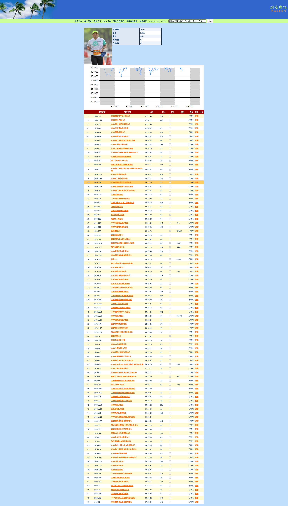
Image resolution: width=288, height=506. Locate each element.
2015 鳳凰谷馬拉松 (118, 132)
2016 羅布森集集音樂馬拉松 (121, 255)
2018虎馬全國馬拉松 (118, 413)
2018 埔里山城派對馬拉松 (120, 352)
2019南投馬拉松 (117, 469)
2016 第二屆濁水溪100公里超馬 (122, 243)
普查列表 (78, 21)
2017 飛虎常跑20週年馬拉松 (121, 300)
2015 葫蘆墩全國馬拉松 (119, 136)
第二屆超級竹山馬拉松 (119, 160)
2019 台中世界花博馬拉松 (120, 433)
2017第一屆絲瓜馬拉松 (119, 304)
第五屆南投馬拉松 (117, 409)
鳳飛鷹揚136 (115, 231)
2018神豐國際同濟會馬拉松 (121, 356)
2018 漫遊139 (116, 336)
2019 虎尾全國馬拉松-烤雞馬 (121, 473)
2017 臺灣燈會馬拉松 (119, 271)
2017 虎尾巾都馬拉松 (119, 324)
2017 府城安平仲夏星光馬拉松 (122, 296)
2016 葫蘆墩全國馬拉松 (119, 223)
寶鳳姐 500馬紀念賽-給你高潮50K (123, 376)
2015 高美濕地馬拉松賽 (119, 128)
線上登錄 (88, 21)
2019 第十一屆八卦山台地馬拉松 (123, 445)
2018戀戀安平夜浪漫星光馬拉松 (123, 380)
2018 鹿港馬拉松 (117, 405)
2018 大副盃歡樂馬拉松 (119, 368)
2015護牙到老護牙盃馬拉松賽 (122, 186)
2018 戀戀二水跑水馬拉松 (120, 397)
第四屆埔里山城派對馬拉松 (121, 441)
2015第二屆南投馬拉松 (119, 178)
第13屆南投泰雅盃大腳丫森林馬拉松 (124, 425)
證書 (196, 116)
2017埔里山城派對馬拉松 (120, 283)
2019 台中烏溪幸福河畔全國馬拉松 (124, 457)
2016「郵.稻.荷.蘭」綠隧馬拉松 (122, 203)
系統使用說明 (118, 21)
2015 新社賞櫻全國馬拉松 (120, 124)
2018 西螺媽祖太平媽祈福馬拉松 (123, 388)
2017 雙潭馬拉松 (117, 267)
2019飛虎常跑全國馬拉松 (120, 437)
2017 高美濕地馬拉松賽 (119, 279)
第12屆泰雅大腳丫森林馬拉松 (122, 332)
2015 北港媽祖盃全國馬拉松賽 (122, 148)
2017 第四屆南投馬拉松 (119, 320)
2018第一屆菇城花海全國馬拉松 (123, 393)
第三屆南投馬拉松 (117, 247)
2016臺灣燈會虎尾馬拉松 (120, 251)
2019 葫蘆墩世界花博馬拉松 (121, 429)
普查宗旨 (97, 21)
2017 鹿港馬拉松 (117, 316)
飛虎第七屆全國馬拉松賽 (120, 490)
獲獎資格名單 (132, 21)
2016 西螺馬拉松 (117, 235)
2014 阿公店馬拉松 (118, 120)
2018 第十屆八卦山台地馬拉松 (122, 360)
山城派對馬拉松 (117, 207)
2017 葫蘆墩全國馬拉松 (119, 291)
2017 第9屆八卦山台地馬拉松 (122, 287)
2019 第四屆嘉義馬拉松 (119, 481)
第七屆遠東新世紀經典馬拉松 (122, 164)
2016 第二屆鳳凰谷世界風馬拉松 (123, 190)
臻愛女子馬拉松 (117, 219)
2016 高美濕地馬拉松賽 (119, 211)
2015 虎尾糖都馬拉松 (119, 174)
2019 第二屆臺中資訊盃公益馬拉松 (124, 449)
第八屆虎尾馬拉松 (117, 384)
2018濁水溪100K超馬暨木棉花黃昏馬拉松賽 (127, 364)
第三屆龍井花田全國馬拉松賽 (122, 263)
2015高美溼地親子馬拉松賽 (121, 156)
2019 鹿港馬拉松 (117, 465)
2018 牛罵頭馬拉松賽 (119, 348)
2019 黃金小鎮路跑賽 (119, 453)
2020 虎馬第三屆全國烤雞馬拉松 (123, 498)
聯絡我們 (143, 21)
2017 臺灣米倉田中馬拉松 (120, 312)
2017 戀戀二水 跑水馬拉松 (120, 308)
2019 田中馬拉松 (117, 461)
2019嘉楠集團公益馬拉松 (120, 477)
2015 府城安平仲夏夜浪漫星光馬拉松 (124, 152)
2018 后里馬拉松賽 (118, 340)
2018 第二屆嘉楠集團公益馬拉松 (123, 417)
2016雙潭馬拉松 (117, 194)
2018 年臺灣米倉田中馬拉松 (121, 401)
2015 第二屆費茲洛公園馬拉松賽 (123, 140)
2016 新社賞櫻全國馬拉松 (120, 198)
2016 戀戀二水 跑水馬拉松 (120, 239)
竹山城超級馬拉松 (117, 215)
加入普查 (107, 21)
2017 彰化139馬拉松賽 (119, 328)
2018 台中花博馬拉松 (119, 344)
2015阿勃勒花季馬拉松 (119, 144)
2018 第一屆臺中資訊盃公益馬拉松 (124, 372)
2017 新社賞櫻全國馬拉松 (120, 275)
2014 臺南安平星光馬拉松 (120, 116)
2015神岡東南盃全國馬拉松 (121, 182)
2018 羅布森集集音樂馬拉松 (121, 421)
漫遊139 (114, 259)
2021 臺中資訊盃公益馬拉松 (121, 502)
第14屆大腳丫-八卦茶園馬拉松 (122, 486)
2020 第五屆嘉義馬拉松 (119, 494)
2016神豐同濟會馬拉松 (119, 227)
